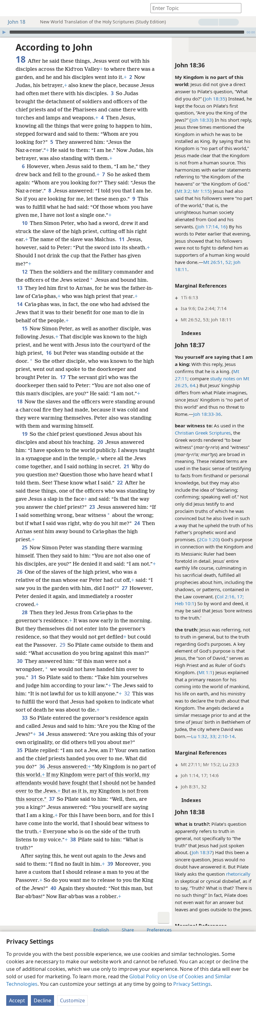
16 (222, 226)
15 (25, 328)
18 (20, 401)
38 (73, 839)
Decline (42, 1000)
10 (25, 223)
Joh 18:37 (202, 852)
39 (110, 863)
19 (25, 434)
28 (25, 612)
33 (25, 717)
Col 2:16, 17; (230, 596)
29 (63, 644)
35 (20, 750)
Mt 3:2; (184, 191)
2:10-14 (226, 736)
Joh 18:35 (215, 98)
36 (42, 766)
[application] (128, 32)
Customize (72, 1000)
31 (34, 677)
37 (52, 798)
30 (20, 661)
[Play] (4, 32)
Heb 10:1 (184, 603)
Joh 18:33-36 (207, 414)
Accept (17, 1000)
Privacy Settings (192, 983)
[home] (9, 8)
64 (192, 385)
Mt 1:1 (206, 672)
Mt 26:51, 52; (217, 262)
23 (92, 507)
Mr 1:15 (201, 191)
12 (25, 271)
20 (100, 442)
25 (25, 547)
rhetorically (238, 874)
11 (122, 239)
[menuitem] (9, 8)
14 (20, 304)
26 (20, 571)
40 (54, 888)
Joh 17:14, (208, 226)
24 (137, 523)
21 (127, 466)
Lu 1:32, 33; (204, 736)
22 (120, 482)
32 (127, 693)
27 (125, 588)
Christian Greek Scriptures (203, 433)
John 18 (16, 21)
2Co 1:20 (208, 539)
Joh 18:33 (201, 120)
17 (63, 377)
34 (41, 734)
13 (20, 288)
